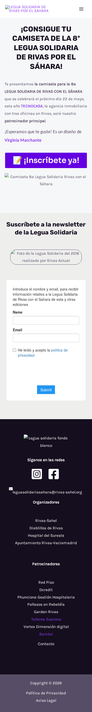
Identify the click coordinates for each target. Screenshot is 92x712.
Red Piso (46, 582)
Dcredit (46, 589)
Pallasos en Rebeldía (46, 604)
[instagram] (37, 474)
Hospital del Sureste (46, 535)
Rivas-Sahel (46, 520)
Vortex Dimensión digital (46, 626)
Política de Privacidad (46, 693)
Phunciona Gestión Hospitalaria (46, 597)
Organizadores (46, 502)
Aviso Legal (46, 700)
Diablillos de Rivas (46, 528)
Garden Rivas (46, 612)
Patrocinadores (46, 564)
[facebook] (54, 474)
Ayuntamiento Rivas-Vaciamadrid (46, 543)
